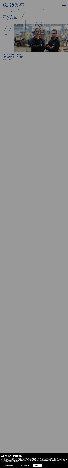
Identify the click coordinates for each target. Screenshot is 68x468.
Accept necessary (25, 465)
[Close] (66, 455)
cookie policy (15, 461)
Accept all (37, 465)
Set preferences (9, 465)
